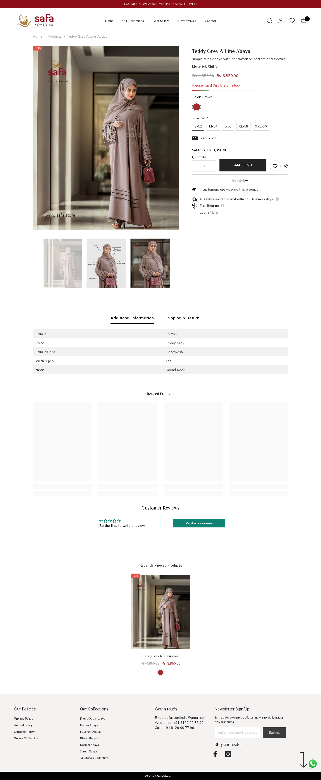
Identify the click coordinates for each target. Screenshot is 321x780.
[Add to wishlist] (275, 166)
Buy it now (240, 180)
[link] (62, 486)
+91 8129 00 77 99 (188, 723)
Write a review (199, 523)
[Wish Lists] (292, 20)
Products (54, 36)
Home (37, 36)
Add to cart (242, 165)
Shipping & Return (182, 317)
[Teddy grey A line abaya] (160, 612)
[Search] (269, 20)
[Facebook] (215, 754)
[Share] (284, 166)
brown (160, 672)
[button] (34, 263)
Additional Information (132, 317)
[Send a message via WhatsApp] (313, 764)
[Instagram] (228, 754)
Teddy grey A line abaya (160, 656)
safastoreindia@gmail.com (186, 717)
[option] (106, 138)
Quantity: (199, 157)
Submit (274, 733)
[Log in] (280, 20)
